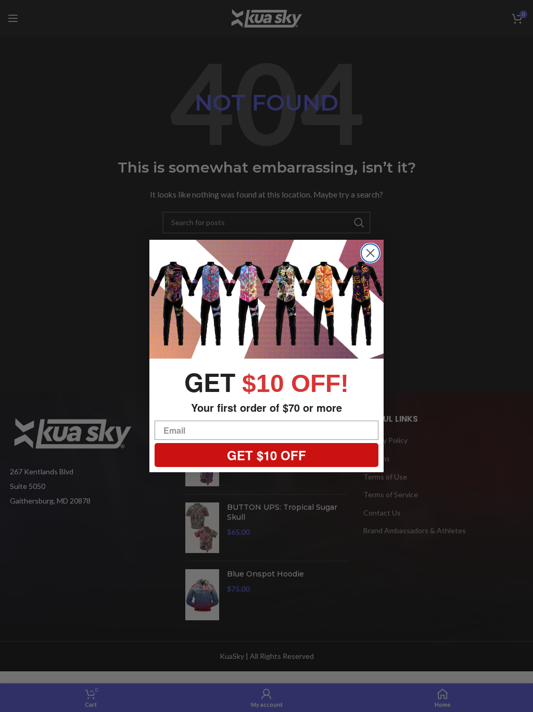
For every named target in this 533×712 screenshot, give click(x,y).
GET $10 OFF (266, 455)
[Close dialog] (370, 253)
